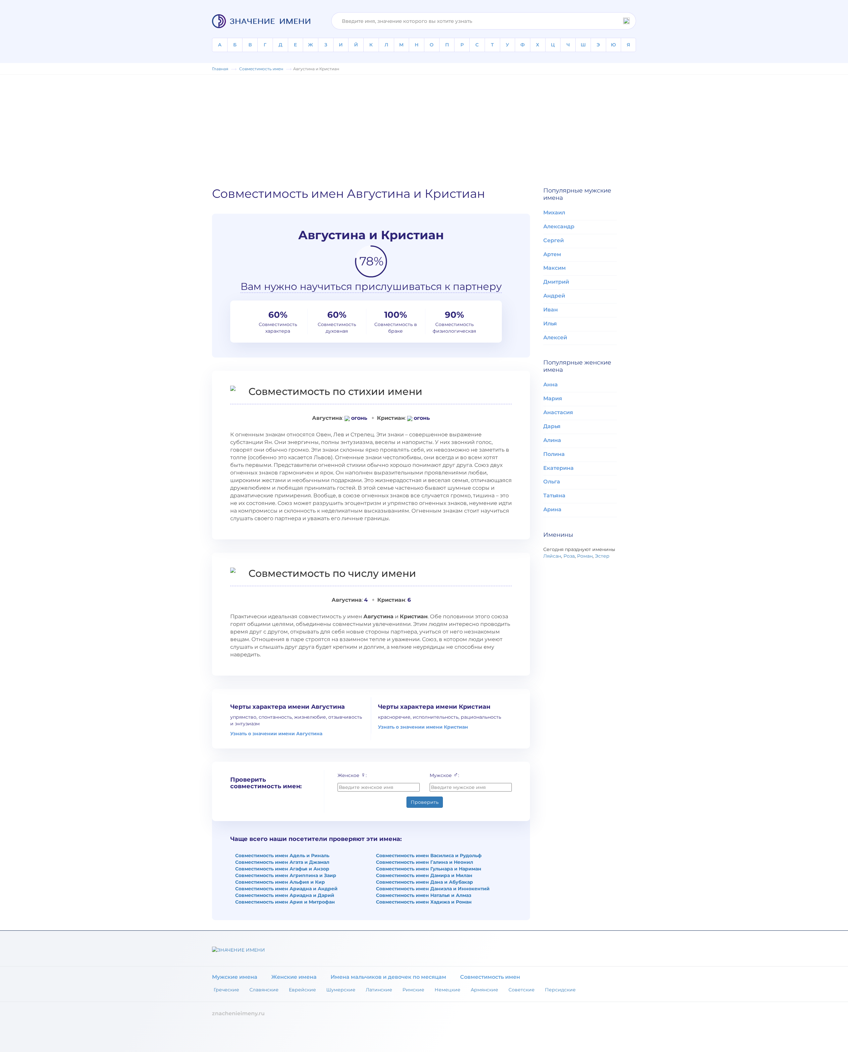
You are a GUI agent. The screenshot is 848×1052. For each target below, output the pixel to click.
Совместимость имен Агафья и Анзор (282, 869)
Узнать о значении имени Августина (276, 734)
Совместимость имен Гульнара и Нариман (428, 869)
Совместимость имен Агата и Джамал (282, 862)
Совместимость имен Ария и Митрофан (285, 902)
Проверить (425, 802)
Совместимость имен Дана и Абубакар (424, 882)
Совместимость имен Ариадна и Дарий (284, 895)
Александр (558, 226)
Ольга (551, 481)
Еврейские (302, 990)
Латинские (379, 990)
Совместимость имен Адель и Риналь (282, 855)
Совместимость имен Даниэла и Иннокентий (433, 889)
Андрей (554, 296)
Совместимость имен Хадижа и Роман (424, 902)
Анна (550, 384)
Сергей (553, 240)
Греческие (226, 990)
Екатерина (558, 468)
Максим (554, 268)
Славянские (264, 990)
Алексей (555, 337)
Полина (554, 454)
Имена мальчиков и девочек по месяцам (388, 977)
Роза (569, 556)
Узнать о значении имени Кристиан (423, 727)
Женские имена (294, 977)
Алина (552, 440)
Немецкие (447, 990)
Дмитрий (556, 282)
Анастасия (558, 412)
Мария (552, 398)
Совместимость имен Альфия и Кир (280, 882)
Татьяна (554, 495)
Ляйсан (552, 556)
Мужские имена (234, 977)
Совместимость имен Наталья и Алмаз (423, 895)
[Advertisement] (424, 127)
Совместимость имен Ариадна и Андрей (286, 889)
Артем (552, 254)
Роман (585, 556)
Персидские (560, 990)
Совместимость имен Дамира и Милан (424, 875)
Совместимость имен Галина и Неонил (424, 862)
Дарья (551, 426)
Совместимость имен (490, 977)
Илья (550, 323)
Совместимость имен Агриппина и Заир (285, 875)
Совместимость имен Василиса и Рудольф (429, 855)
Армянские (484, 990)
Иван (550, 309)
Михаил (554, 212)
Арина (552, 509)
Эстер (602, 556)
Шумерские (340, 990)
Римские (413, 990)
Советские (521, 990)
